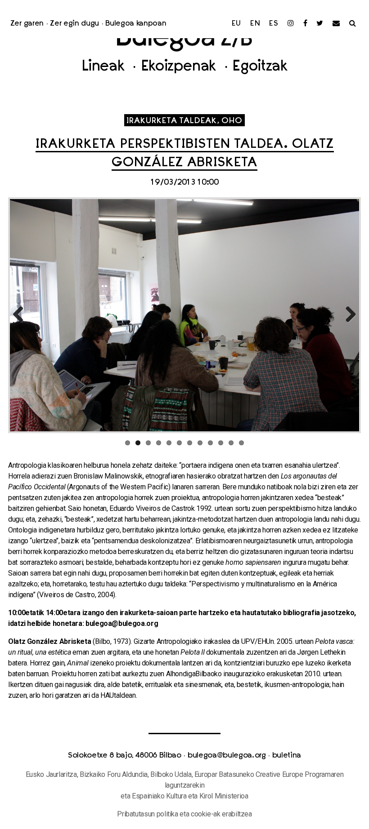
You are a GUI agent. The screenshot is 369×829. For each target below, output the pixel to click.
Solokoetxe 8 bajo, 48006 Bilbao (124, 755)
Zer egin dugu (74, 23)
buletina (286, 755)
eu (237, 23)
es (274, 23)
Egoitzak (260, 67)
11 (231, 442)
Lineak (105, 67)
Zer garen (27, 23)
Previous (22, 315)
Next (347, 315)
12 (241, 442)
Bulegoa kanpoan (135, 23)
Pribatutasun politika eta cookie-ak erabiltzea (184, 814)
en (255, 23)
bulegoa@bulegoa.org (227, 755)
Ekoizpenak (180, 67)
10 (220, 442)
